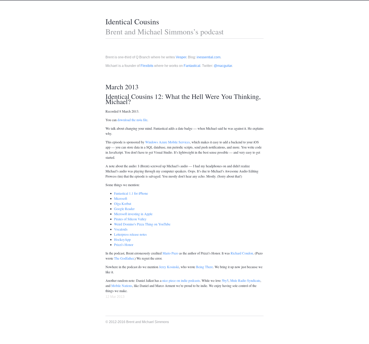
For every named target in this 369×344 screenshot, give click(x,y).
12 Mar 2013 (114, 296)
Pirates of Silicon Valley (130, 219)
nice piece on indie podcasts (181, 280)
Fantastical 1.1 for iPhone (131, 193)
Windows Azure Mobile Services (167, 142)
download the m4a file (132, 120)
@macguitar (223, 66)
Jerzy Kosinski (169, 267)
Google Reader (124, 208)
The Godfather (124, 258)
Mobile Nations (121, 285)
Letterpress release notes (130, 234)
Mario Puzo (170, 253)
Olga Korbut (122, 203)
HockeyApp (122, 239)
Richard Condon (242, 253)
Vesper (181, 57)
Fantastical (192, 66)
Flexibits (147, 66)
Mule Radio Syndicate (245, 280)
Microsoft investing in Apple (133, 214)
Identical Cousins (132, 21)
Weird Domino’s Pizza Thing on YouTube (142, 224)
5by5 (225, 280)
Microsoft (120, 198)
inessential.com (208, 57)
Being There (204, 267)
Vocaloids (120, 229)
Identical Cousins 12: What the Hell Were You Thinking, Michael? (183, 99)
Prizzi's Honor (123, 244)
